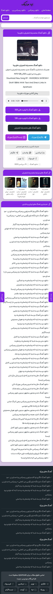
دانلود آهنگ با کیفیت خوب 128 (26, 118)
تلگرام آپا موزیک (37, 137)
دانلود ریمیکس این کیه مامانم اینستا (34, 457)
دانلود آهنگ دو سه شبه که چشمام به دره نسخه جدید (28, 306)
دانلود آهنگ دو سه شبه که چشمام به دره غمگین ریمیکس (26, 297)
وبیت (19, 578)
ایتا (32, 589)
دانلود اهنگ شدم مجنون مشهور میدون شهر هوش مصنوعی (25, 410)
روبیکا (43, 589)
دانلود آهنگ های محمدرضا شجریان (27, 128)
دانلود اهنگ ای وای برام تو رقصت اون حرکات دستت (29, 453)
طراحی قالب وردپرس (29, 578)
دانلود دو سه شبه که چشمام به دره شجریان (32, 284)
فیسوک (31, 158)
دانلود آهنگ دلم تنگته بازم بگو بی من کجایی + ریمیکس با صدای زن (26, 481)
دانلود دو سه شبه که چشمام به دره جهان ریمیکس (29, 250)
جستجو (5, 17)
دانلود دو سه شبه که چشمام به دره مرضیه (32, 323)
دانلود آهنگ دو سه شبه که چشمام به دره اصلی (31, 237)
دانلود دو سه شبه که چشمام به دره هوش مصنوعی (29, 319)
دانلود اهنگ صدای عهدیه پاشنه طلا (35, 423)
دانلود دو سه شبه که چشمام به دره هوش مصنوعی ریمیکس (26, 349)
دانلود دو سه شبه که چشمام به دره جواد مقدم (31, 293)
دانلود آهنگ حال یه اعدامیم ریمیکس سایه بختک (30, 388)
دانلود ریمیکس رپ (19, 10)
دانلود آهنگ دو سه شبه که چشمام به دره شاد (31, 354)
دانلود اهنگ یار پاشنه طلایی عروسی (35, 406)
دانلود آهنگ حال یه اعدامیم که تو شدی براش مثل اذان (28, 440)
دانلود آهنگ (34, 164)
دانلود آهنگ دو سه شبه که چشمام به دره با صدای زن (28, 267)
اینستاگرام (9, 589)
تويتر (32, 584)
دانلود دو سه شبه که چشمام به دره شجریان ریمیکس (28, 345)
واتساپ (25, 152)
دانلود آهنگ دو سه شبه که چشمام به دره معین (30, 310)
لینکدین (38, 152)
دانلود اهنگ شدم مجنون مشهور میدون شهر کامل (29, 427)
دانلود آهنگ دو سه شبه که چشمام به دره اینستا (30, 259)
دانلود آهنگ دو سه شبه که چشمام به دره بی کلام (30, 263)
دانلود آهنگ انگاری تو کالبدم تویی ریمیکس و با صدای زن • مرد (26, 211)
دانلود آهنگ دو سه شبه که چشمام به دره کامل (31, 336)
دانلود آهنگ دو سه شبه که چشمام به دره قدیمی (30, 358)
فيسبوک (8, 584)
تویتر (19, 158)
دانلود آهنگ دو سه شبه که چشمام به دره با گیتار (30, 224)
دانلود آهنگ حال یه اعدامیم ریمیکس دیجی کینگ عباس (27, 401)
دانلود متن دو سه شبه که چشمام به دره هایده (31, 341)
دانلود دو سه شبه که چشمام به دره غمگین (32, 280)
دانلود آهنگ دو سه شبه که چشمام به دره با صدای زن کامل (26, 362)
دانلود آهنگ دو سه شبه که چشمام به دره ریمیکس (29, 254)
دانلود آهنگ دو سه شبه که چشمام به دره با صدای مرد (28, 367)
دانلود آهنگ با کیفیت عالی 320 (26, 109)
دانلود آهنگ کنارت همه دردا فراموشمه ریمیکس (30, 414)
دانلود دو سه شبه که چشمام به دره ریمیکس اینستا (29, 289)
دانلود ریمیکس (33, 10)
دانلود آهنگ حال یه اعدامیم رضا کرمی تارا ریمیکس (29, 418)
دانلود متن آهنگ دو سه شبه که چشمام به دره (31, 315)
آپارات (22, 589)
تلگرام (12, 152)
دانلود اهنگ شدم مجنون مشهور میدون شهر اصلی (29, 444)
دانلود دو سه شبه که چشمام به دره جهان (33, 371)
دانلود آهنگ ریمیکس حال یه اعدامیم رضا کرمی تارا (29, 449)
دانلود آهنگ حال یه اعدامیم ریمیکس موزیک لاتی (30, 384)
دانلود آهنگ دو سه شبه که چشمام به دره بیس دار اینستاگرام (25, 302)
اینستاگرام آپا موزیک (14, 137)
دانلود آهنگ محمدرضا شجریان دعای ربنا (32, 33)
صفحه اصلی (46, 10)
